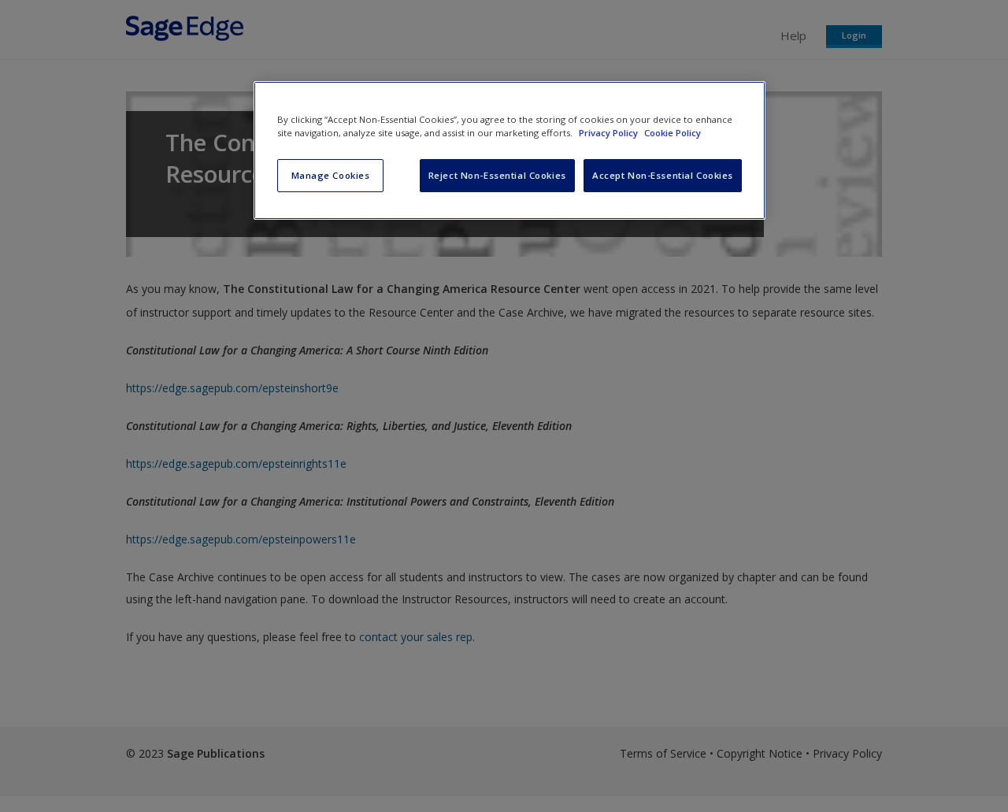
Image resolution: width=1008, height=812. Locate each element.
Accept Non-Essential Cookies (662, 175)
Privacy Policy (609, 133)
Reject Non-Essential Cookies (497, 175)
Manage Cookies (330, 175)
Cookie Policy (672, 133)
